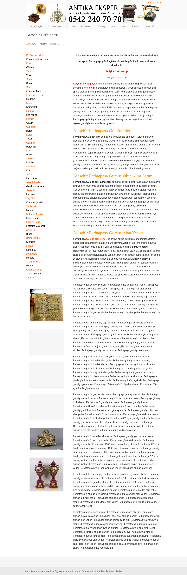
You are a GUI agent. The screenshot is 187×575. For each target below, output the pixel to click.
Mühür (29, 265)
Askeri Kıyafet (33, 182)
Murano (30, 257)
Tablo (29, 71)
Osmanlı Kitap (33, 91)
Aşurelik (30, 230)
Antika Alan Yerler (36, 571)
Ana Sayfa (31, 44)
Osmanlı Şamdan (35, 202)
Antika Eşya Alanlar (57, 571)
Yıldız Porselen (34, 273)
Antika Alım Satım (78, 571)
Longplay (31, 250)
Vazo (29, 75)
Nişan (29, 103)
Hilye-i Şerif (32, 218)
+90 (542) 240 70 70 (151, 2)
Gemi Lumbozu (34, 269)
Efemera (30, 242)
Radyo (29, 154)
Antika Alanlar (96, 571)
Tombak (30, 277)
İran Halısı (31, 178)
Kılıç (28, 150)
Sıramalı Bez (33, 261)
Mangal (30, 210)
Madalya (30, 99)
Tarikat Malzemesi (35, 206)
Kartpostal (31, 107)
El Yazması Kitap (35, 55)
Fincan (29, 246)
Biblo (29, 83)
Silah (29, 79)
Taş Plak (30, 198)
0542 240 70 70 (93, 13)
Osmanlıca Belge (35, 95)
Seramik (30, 190)
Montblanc (31, 254)
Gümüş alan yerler (96, 239)
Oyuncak (31, 127)
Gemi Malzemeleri (35, 186)
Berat (29, 131)
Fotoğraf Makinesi (35, 226)
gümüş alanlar (104, 83)
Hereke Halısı (33, 222)
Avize (29, 174)
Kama (29, 170)
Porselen (31, 146)
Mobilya (30, 111)
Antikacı (110, 571)
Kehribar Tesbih (34, 214)
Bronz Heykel (33, 238)
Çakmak (30, 143)
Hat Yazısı (31, 115)
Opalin (29, 123)
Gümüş (30, 67)
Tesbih (29, 138)
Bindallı (30, 234)
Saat (28, 87)
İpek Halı (31, 166)
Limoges (30, 194)
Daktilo (30, 162)
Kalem (29, 135)
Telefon (30, 158)
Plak (28, 63)
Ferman (30, 119)
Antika (119, 571)
